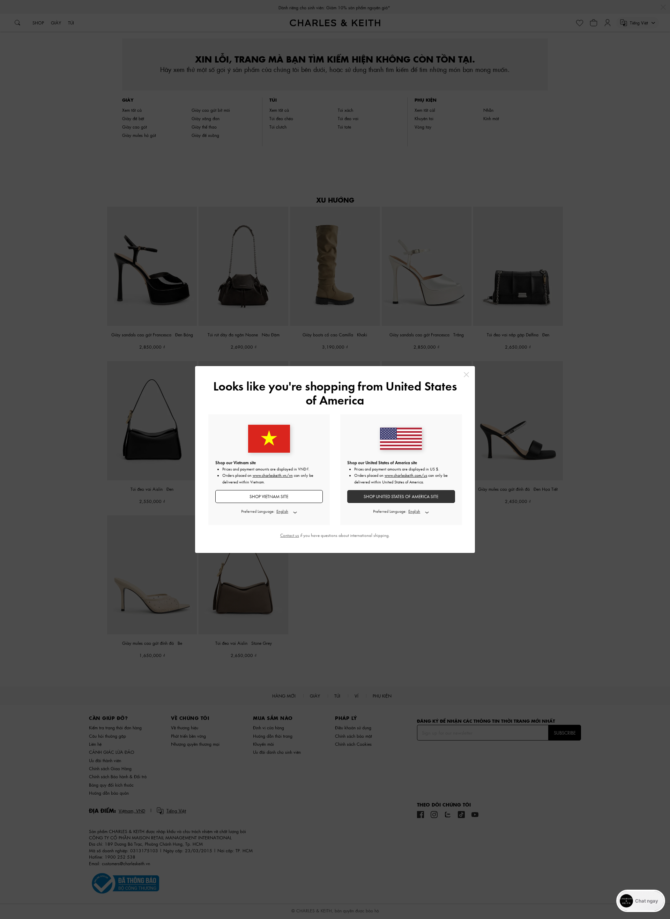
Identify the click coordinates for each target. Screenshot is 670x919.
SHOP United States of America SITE (401, 496)
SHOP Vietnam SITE (269, 496)
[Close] (466, 375)
